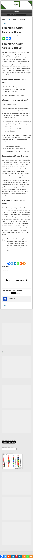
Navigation (16, 11)
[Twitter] (11, 263)
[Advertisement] (16, 334)
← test (4, 23)
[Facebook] (8, 263)
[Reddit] (21, 263)
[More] (24, 263)
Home (9, 19)
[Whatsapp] (18, 263)
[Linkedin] (15, 263)
